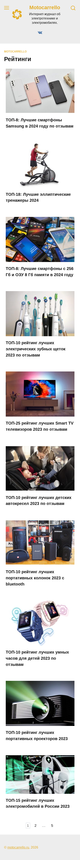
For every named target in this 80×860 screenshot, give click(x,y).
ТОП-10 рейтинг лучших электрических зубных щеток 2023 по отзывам (35, 349)
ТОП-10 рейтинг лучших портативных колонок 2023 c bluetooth (35, 578)
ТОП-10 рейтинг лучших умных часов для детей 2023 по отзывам (37, 658)
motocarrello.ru (18, 847)
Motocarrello (44, 7)
